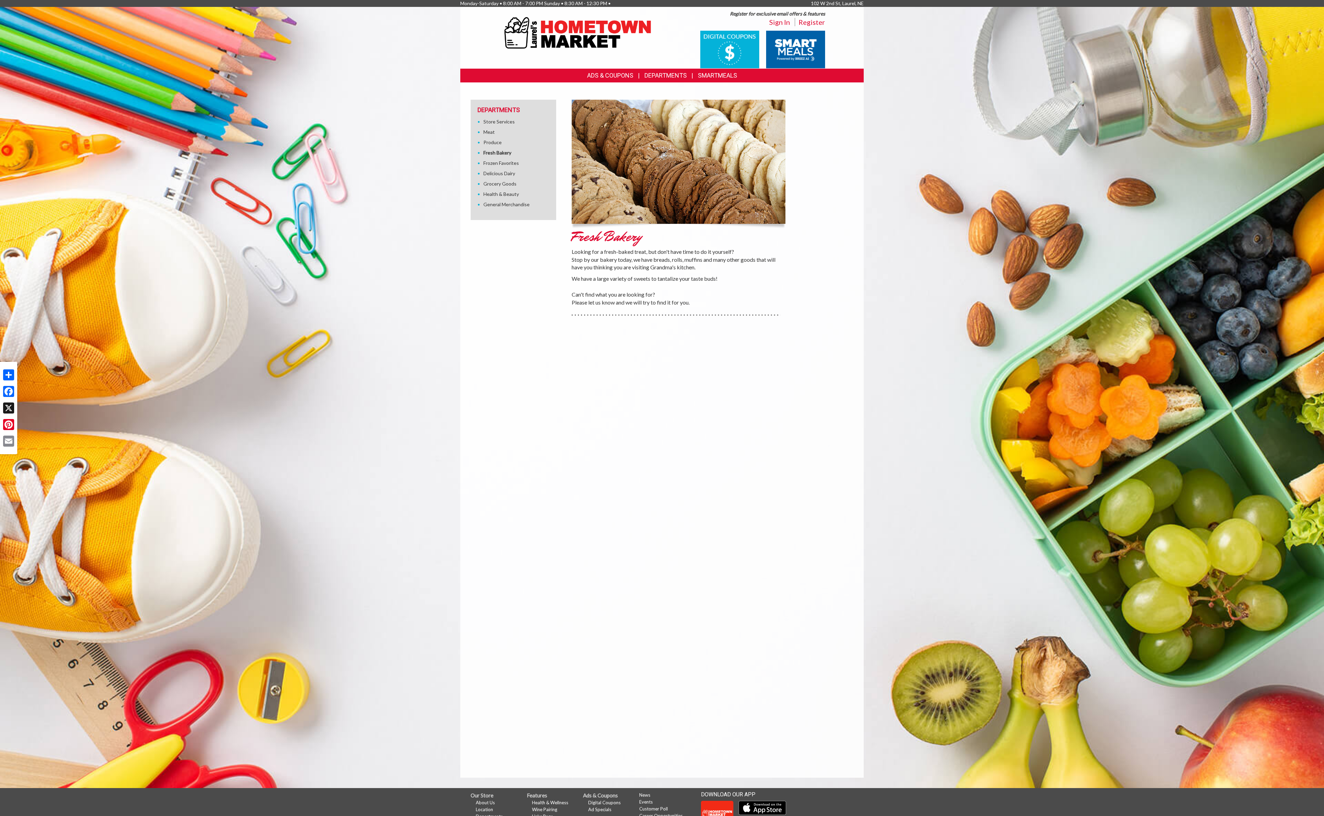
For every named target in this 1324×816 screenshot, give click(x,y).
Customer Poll (653, 809)
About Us (485, 802)
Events (646, 802)
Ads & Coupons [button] (610, 75)
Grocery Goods (499, 184)
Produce (492, 142)
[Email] (9, 441)
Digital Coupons (604, 802)
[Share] (9, 375)
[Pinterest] (9, 424)
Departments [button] (665, 75)
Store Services (499, 122)
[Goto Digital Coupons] (729, 49)
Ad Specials (599, 809)
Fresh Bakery (497, 153)
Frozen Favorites (501, 163)
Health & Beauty (501, 194)
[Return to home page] (578, 33)
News (644, 795)
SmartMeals (717, 75)
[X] (9, 408)
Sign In (779, 22)
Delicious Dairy (499, 173)
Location (484, 809)
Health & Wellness (550, 802)
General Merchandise (506, 204)
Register (812, 22)
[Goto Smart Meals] (795, 49)
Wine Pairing (544, 809)
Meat (489, 132)
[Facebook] (9, 391)
